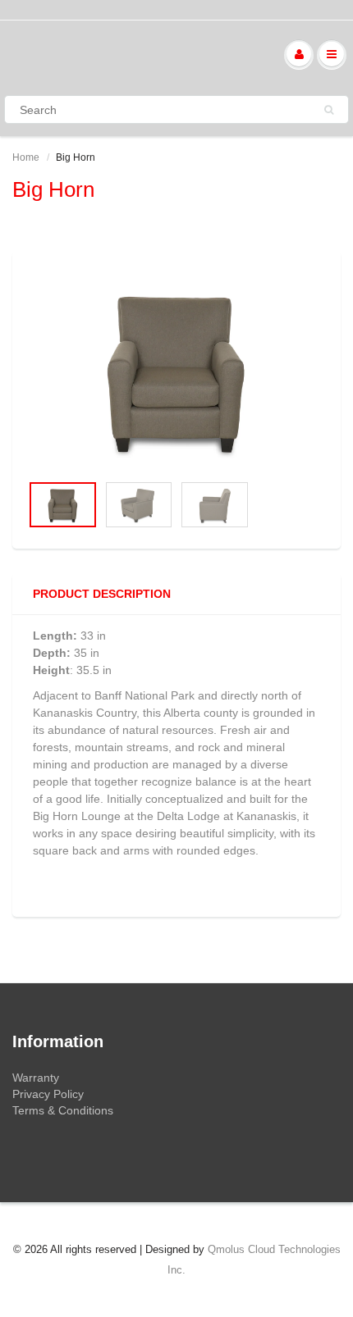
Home (25, 157)
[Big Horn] (176, 371)
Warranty (35, 1077)
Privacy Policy (48, 1094)
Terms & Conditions (62, 1110)
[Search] (328, 110)
